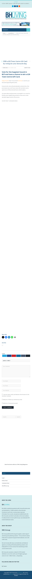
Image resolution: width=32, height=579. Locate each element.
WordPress (20, 572)
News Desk (5, 67)
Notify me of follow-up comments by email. (12, 399)
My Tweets (4, 566)
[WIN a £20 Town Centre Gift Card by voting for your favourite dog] (16, 49)
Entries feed (4, 480)
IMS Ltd (11, 574)
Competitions (27, 67)
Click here (20, 80)
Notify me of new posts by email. (10, 403)
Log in (3, 478)
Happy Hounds (5, 80)
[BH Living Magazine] (16, 15)
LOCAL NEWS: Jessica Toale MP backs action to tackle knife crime (16, 3)
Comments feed (5, 483)
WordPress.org (5, 485)
